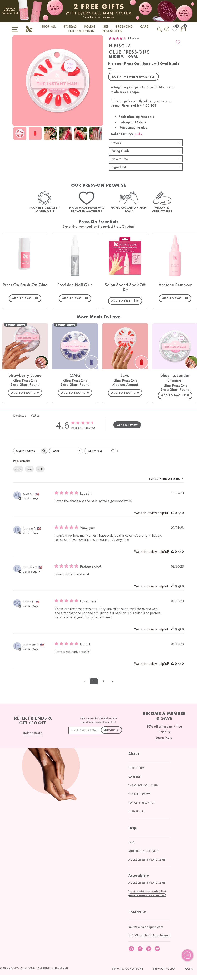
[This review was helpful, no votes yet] (172, 513)
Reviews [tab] (19, 415)
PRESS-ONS (124, 26)
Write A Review (127, 424)
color (18, 469)
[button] (147, 895)
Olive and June (23, 967)
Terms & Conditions (128, 968)
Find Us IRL (136, 811)
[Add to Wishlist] (178, 41)
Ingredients (119, 167)
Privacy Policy (164, 968)
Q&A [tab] (35, 415)
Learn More (164, 737)
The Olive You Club (143, 785)
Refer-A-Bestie (32, 733)
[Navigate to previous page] (84, 681)
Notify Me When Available (133, 76)
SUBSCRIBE (111, 730)
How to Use (119, 159)
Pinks (138, 134)
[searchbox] (26, 451)
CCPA (189, 968)
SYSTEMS (70, 26)
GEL (105, 26)
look (29, 469)
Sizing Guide (120, 151)
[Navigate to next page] (112, 681)
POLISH (89, 26)
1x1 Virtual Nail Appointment (149, 935)
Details (116, 143)
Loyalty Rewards (141, 802)
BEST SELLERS (112, 31)
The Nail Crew (139, 794)
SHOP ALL (48, 26)
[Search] (160, 31)
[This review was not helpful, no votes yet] (179, 513)
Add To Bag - (26, 298)
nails (40, 469)
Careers (134, 776)
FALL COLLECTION (81, 31)
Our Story (136, 768)
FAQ (131, 842)
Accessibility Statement (146, 859)
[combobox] (65, 451)
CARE (144, 26)
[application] (187, 955)
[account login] (167, 29)
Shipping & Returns (143, 851)
